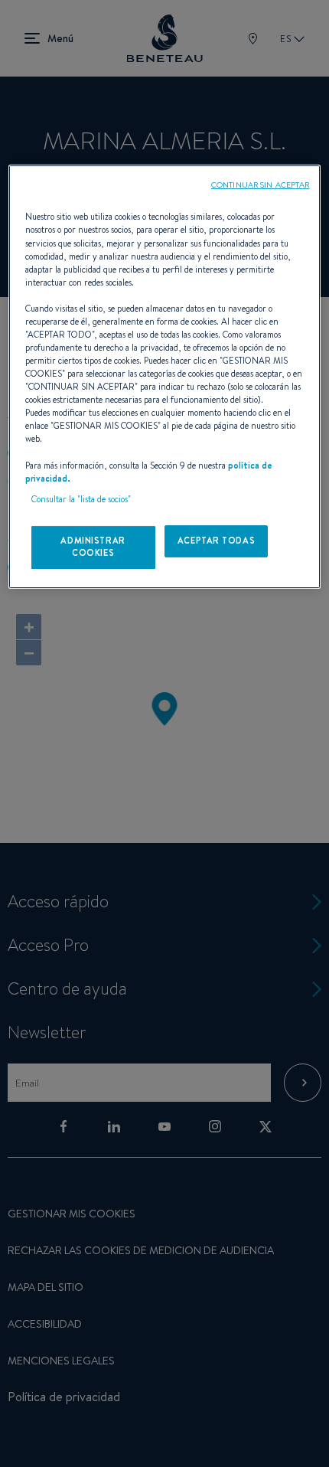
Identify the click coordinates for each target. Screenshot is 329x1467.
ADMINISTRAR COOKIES (92, 546)
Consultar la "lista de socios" (81, 499)
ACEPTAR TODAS (216, 540)
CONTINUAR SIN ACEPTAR (260, 184)
